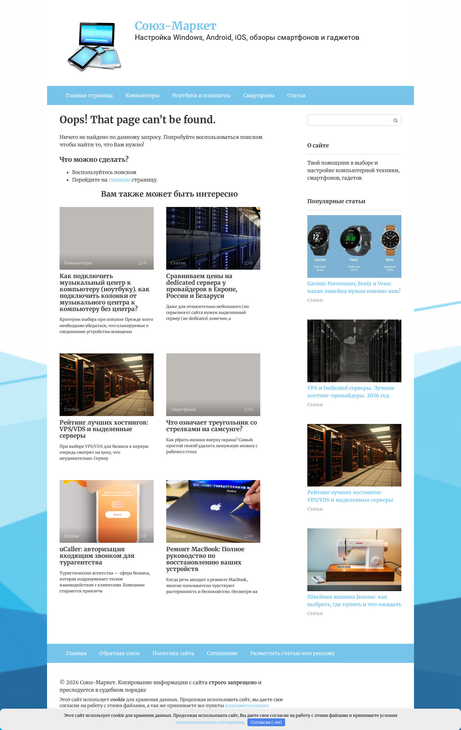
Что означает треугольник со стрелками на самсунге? (211, 426)
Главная (76, 653)
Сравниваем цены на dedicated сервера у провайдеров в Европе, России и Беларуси (201, 285)
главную (119, 180)
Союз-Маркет (175, 26)
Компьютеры (142, 95)
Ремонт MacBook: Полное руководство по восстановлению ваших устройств (205, 559)
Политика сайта (173, 653)
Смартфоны (259, 95)
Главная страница (89, 95)
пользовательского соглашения (210, 722)
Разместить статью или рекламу (292, 653)
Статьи (296, 95)
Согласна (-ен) (266, 722)
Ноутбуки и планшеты (201, 95)
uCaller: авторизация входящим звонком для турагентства (97, 555)
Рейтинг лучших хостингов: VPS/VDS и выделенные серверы (104, 429)
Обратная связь (119, 653)
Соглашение (222, 653)
